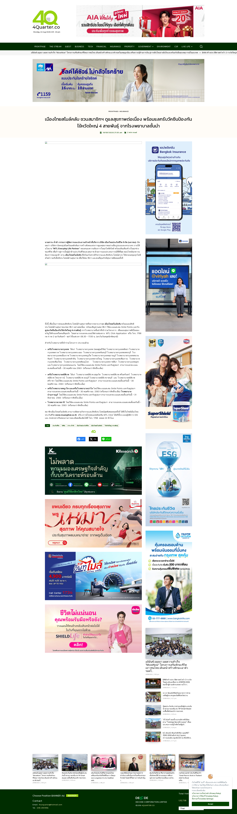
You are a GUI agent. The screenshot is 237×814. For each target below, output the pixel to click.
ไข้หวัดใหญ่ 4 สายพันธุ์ (111, 425)
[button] (201, 46)
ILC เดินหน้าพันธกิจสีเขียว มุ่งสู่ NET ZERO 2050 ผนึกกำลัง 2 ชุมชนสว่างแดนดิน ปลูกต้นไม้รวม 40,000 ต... (177, 735)
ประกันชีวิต (56, 425)
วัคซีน (63, 425)
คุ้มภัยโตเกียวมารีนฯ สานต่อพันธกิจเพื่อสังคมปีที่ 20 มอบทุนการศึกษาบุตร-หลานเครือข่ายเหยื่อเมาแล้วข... (162, 775)
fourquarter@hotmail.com (50, 804)
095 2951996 (43, 807)
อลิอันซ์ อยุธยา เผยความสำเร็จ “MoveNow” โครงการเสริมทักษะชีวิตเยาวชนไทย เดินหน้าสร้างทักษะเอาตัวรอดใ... (167, 666)
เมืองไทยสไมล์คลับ (96, 425)
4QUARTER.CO (148, 805)
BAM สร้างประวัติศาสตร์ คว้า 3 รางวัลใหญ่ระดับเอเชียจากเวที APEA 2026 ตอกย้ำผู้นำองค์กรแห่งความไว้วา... (177, 682)
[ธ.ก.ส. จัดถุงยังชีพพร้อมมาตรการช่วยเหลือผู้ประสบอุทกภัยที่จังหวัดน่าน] (153, 697)
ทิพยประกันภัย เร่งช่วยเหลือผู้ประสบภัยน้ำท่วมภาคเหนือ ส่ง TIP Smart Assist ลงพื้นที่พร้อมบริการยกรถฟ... (177, 708)
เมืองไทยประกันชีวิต (83, 425)
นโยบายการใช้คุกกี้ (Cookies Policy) (205, 796)
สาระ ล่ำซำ (71, 425)
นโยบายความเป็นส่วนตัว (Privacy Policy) (206, 793)
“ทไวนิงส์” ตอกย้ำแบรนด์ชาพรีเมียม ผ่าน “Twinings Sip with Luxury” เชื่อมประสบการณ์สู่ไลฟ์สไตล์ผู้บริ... (177, 722)
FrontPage (113, 111)
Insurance (124, 111)
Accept (210, 804)
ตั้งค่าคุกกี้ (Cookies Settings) (202, 799)
